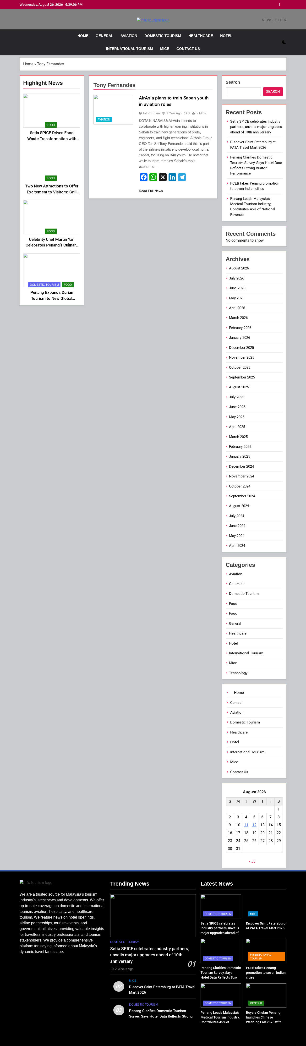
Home (82, 36)
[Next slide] (282, 4)
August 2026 (239, 268)
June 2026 (237, 288)
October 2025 (239, 367)
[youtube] (34, 20)
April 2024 (237, 545)
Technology (238, 673)
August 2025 (239, 387)
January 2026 (239, 337)
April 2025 (237, 427)
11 (246, 825)
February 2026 (240, 328)
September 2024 (242, 496)
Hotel (226, 36)
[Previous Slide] (275, 4)
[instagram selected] (28, 20)
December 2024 (241, 466)
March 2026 (238, 318)
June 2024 (237, 526)
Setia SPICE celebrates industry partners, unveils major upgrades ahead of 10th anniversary (256, 126)
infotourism (151, 113)
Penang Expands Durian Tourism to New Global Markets (51, 298)
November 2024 (241, 476)
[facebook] (22, 20)
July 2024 (236, 516)
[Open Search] (275, 42)
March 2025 (238, 437)
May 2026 (236, 298)
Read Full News (151, 191)
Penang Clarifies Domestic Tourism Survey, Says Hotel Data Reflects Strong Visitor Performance (161, 1016)
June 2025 (237, 407)
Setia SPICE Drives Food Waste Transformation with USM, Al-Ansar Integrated (51, 139)
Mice (164, 49)
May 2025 (236, 417)
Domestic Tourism (162, 36)
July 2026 (236, 278)
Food (51, 125)
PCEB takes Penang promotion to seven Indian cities (266, 972)
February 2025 (240, 446)
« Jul (252, 861)
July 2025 (236, 397)
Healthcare (200, 36)
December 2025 (241, 347)
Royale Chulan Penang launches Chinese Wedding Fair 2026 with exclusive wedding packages (264, 1022)
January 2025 (239, 456)
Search (233, 82)
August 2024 (239, 506)
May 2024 (236, 536)
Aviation (128, 36)
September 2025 (242, 377)
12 (254, 825)
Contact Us (188, 49)
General (104, 36)
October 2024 (239, 486)
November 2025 (241, 357)
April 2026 (237, 308)
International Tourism (129, 49)
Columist (236, 584)
